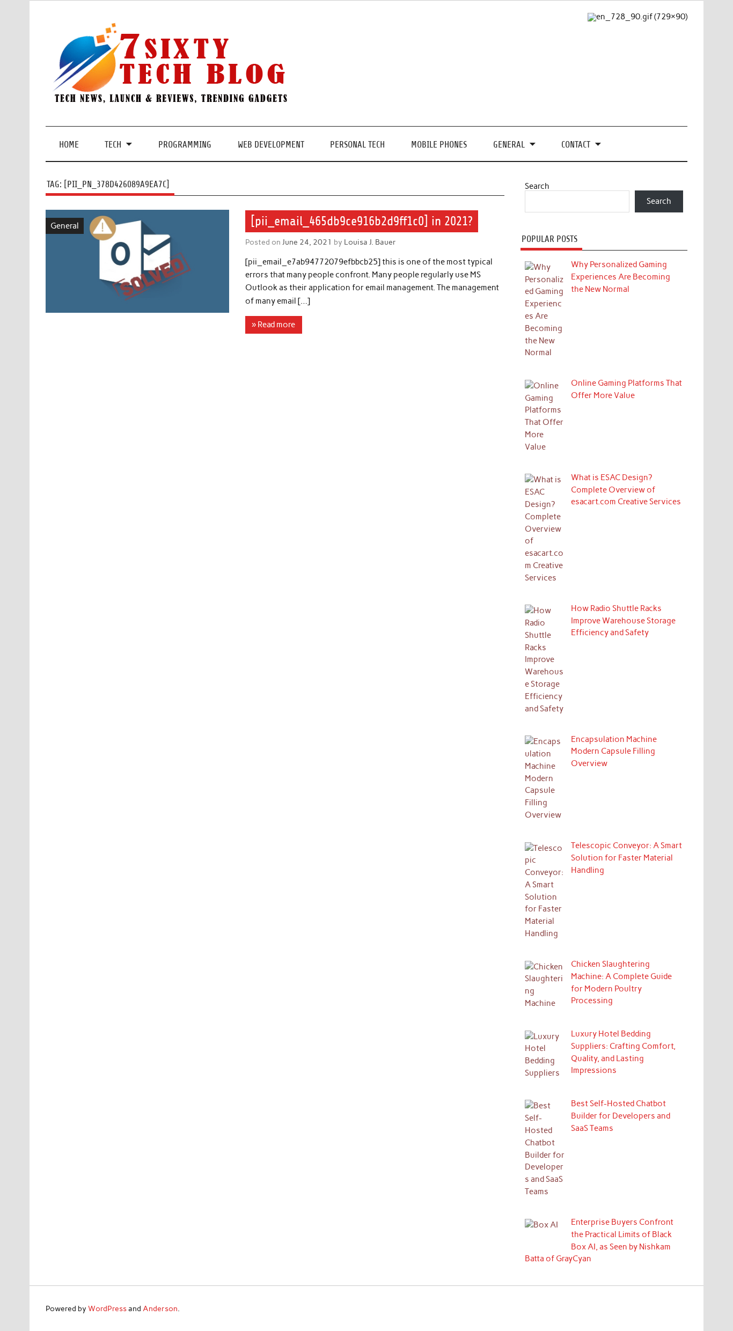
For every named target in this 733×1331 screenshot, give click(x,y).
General (509, 144)
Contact (575, 144)
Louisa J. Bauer (370, 242)
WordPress (107, 1308)
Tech (113, 144)
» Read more (273, 324)
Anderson (160, 1308)
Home (69, 144)
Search (537, 186)
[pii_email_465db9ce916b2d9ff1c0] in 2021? (362, 221)
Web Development (271, 144)
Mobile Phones (439, 144)
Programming (184, 144)
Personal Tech (357, 144)
